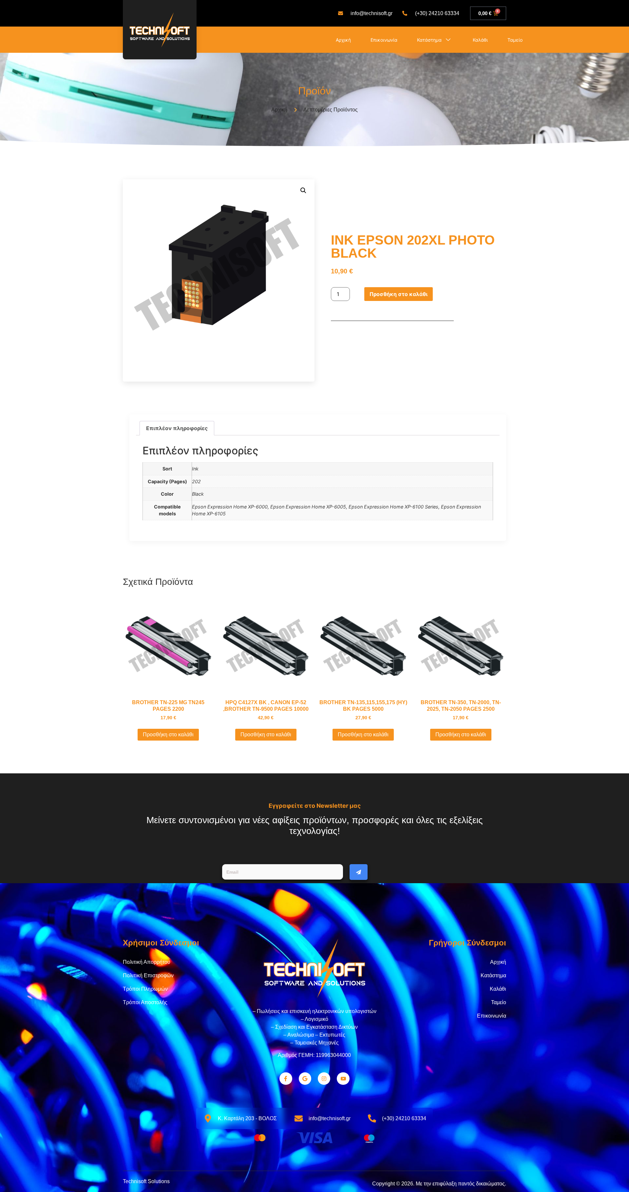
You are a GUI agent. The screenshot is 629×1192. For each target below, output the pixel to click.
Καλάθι (480, 40)
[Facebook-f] (285, 1078)
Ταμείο (515, 40)
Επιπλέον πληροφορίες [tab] (177, 428)
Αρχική (343, 40)
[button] (303, 190)
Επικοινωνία (384, 40)
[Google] (305, 1078)
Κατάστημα (429, 40)
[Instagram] (324, 1078)
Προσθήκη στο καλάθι (399, 294)
